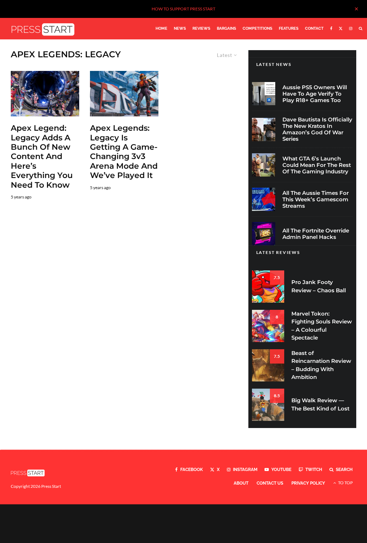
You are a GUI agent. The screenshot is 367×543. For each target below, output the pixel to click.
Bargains (226, 28)
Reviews (201, 28)
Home (161, 28)
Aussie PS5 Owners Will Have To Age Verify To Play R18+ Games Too (314, 94)
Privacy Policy (308, 483)
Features (289, 28)
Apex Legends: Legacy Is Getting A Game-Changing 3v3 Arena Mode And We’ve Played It (124, 152)
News (180, 28)
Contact (314, 28)
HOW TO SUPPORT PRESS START (183, 8)
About (241, 483)
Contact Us (270, 483)
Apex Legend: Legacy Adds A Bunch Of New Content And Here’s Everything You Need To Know (42, 156)
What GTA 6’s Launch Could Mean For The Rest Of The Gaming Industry (316, 165)
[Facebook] (331, 28)
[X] (340, 28)
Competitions (257, 28)
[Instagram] (351, 28)
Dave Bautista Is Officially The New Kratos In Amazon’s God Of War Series (317, 129)
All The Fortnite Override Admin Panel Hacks (315, 233)
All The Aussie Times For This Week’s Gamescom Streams (315, 199)
